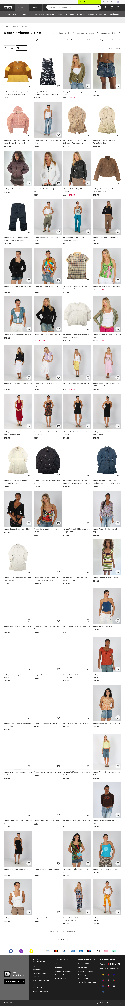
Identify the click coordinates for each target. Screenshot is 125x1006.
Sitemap (36, 984)
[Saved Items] (112, 7)
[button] (103, 975)
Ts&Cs (109, 1003)
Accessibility (117, 1003)
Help (34, 966)
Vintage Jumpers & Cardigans (110, 33)
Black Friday (82, 975)
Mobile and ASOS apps (86, 964)
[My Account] (106, 7)
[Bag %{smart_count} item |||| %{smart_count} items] (118, 7)
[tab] (8, 14)
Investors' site (60, 975)
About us (58, 964)
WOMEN (22, 7)
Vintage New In (63, 33)
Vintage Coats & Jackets (83, 33)
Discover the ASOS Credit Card (87, 984)
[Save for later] (29, 86)
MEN (35, 7)
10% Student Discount (41, 980)
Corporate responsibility (63, 971)
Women (15, 26)
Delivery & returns (39, 973)
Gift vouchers (82, 967)
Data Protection (38, 988)
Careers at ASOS (61, 967)
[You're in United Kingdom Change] (118, 2)
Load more (62, 939)
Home (6, 26)
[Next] (119, 33)
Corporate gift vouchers (86, 971)
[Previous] (53, 33)
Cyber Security (60, 978)
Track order (37, 969)
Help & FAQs (108, 2)
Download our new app (89, 2)
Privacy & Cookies (99, 1003)
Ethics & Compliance (40, 991)
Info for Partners (83, 978)
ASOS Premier (38, 977)
